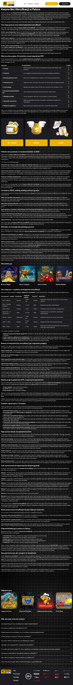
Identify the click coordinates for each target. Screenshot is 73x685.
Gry (25, 3)
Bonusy (36, 143)
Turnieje (36, 3)
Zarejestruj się (51, 3)
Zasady (15, 680)
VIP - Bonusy (12, 143)
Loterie (60, 143)
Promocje (30, 3)
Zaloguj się (65, 3)
